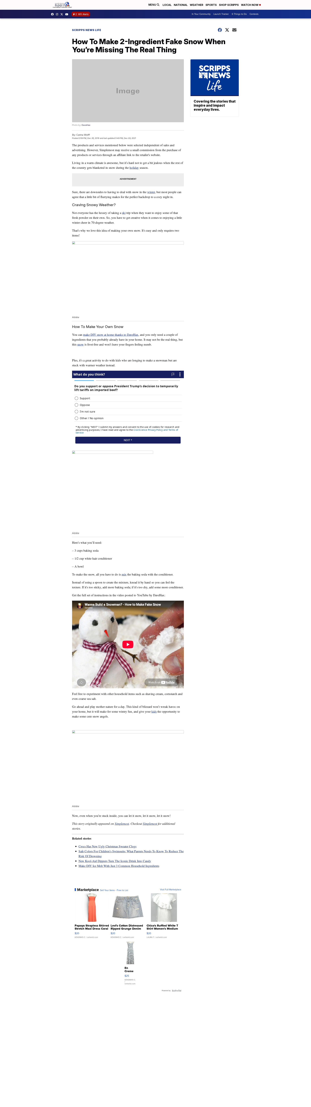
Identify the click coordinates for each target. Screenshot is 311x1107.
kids (154, 711)
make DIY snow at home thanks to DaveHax (110, 335)
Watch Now (250, 4)
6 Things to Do (239, 14)
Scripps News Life (86, 30)
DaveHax (86, 125)
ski (124, 213)
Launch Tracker (221, 14)
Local (167, 4)
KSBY (62, 14)
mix (124, 574)
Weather (196, 4)
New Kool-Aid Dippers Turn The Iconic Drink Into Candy (115, 861)
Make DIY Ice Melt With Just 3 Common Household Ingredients (119, 866)
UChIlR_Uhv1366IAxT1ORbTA (67, 14)
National (181, 4)
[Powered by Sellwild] (176, 990)
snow (80, 344)
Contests (254, 14)
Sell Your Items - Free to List (114, 890)
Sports (211, 4)
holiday (134, 168)
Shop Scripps (229, 4)
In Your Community (201, 14)
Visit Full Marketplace (170, 890)
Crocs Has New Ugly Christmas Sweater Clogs (107, 846)
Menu (152, 4)
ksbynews (53, 14)
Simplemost (122, 824)
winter (151, 192)
